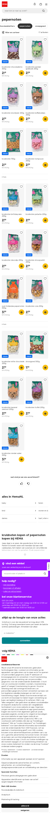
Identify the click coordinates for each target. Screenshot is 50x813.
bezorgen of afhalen (12, 588)
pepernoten (25, 26)
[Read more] (25, 554)
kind (3, 511)
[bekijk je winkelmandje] (40, 4)
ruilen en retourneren (12, 591)
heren (40, 503)
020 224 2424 (7, 600)
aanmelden (25, 640)
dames (4, 518)
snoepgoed (40, 26)
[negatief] (28, 483)
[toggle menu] (46, 4)
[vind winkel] (44, 573)
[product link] (13, 50)
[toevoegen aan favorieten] (21, 39)
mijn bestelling (9, 585)
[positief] (21, 483)
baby (4, 503)
